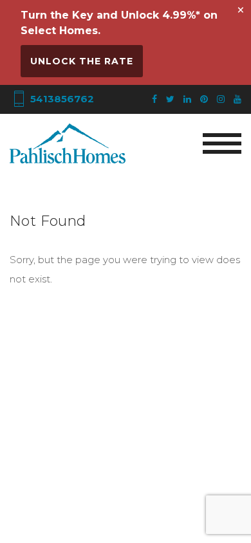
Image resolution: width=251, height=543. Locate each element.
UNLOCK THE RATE (81, 61)
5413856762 (61, 99)
